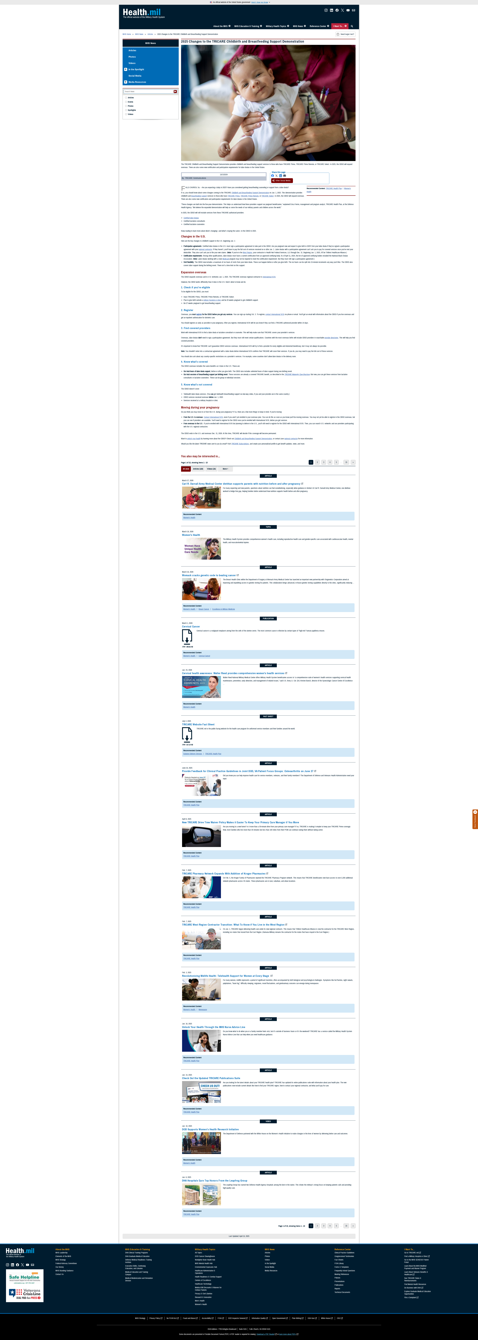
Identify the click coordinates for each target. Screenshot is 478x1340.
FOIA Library (339, 1263)
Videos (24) (211, 469)
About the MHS (220, 26)
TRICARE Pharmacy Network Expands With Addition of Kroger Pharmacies (223, 873)
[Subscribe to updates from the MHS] (353, 11)
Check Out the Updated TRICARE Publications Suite (211, 1078)
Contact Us (59, 1274)
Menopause (203, 1009)
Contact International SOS (213, 417)
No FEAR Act (171, 1318)
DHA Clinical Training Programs (136, 1252)
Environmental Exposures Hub (206, 1267)
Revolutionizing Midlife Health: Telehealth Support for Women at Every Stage (226, 976)
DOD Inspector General (236, 1318)
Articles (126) (198, 469)
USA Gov (311, 1318)
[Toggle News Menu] (305, 26)
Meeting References (342, 1274)
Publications (339, 1285)
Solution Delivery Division (192, 754)
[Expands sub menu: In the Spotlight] (125, 69)
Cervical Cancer (191, 626)
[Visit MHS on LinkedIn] (331, 11)
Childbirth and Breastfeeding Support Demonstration (250, 192)
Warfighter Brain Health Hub (205, 1260)
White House (325, 1318)
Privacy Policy (154, 1318)
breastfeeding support (199, 196)
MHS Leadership (61, 1252)
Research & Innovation (203, 1297)
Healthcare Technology (203, 1284)
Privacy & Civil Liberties (203, 1293)
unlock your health (193, 438)
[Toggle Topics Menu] (288, 26)
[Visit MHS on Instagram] (326, 11)
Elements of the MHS (63, 1256)
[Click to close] (475, 812)
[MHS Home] (21, 1257)
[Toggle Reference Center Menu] (328, 26)
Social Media (135, 75)
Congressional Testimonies (344, 1256)
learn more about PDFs (287, 1334)
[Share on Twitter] (276, 175)
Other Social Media (283, 180)
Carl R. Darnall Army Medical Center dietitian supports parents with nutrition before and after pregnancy (241, 483)
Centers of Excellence (203, 1280)
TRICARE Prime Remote (250, 196)
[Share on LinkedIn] (280, 175)
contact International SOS (274, 314)
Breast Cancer (204, 609)
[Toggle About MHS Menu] (229, 26)
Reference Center (318, 26)
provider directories (331, 337)
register (199, 314)
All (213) (186, 469)
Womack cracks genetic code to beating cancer (209, 575)
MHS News (298, 26)
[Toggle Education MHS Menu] (261, 26)
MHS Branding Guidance (64, 1270)
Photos (132, 56)
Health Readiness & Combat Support (208, 1277)
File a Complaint (410, 1297)
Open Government (278, 1318)
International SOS (269, 277)
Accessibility (206, 1318)
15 (346, 462)
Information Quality (258, 1318)
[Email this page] (284, 175)
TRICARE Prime (234, 196)
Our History (59, 1267)
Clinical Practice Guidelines (344, 1252)
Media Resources (137, 82)
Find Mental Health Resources (415, 1284)
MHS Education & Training (246, 26)
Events (130, 102)
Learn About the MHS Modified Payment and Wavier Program (415, 1267)
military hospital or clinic (212, 300)
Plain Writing (296, 1318)
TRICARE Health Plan (334, 188)
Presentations (340, 1281)
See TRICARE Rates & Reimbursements (412, 1279)
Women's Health (189, 517)
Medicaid (226, 259)
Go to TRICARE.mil (411, 1252)
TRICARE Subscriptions (240, 444)
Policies (337, 1278)
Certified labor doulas (191, 218)
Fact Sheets (339, 1260)
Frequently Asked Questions (345, 1270)
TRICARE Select (267, 196)
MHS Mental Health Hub (203, 1263)
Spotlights (132, 110)
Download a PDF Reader (265, 1334)
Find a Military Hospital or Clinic (415, 1256)
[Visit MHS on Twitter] (342, 11)
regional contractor (205, 249)
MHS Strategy (60, 1260)
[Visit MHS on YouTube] (348, 11)
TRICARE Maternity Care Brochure (297, 374)
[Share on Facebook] (272, 175)
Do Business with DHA (412, 1288)
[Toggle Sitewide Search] (352, 26)
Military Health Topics (276, 26)
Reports (337, 1288)
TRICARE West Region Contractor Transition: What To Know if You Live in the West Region (233, 924)
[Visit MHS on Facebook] (337, 11)
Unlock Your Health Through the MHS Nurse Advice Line (213, 1027)
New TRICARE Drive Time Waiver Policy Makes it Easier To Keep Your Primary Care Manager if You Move (240, 822)
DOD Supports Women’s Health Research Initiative (210, 1129)
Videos (132, 63)
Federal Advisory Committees (66, 1263)
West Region (247, 252)
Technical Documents (342, 1292)
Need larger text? (347, 34)
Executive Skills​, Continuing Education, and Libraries (135, 1267)
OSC (338, 1318)
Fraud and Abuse (189, 1318)
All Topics (198, 1252)
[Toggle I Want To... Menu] (346, 26)
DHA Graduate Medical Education (137, 1256)
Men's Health (199, 1301)
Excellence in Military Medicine (223, 609)
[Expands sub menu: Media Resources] (125, 82)
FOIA (220, 1318)
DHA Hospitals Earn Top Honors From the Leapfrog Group (214, 1180)
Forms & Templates (342, 1267)
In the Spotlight (136, 69)
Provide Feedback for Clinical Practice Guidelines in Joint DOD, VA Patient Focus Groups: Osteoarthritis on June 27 (247, 771)
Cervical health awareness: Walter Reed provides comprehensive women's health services (233, 673)
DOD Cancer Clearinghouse (205, 1256)
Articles (132, 50)
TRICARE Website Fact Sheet (198, 724)
